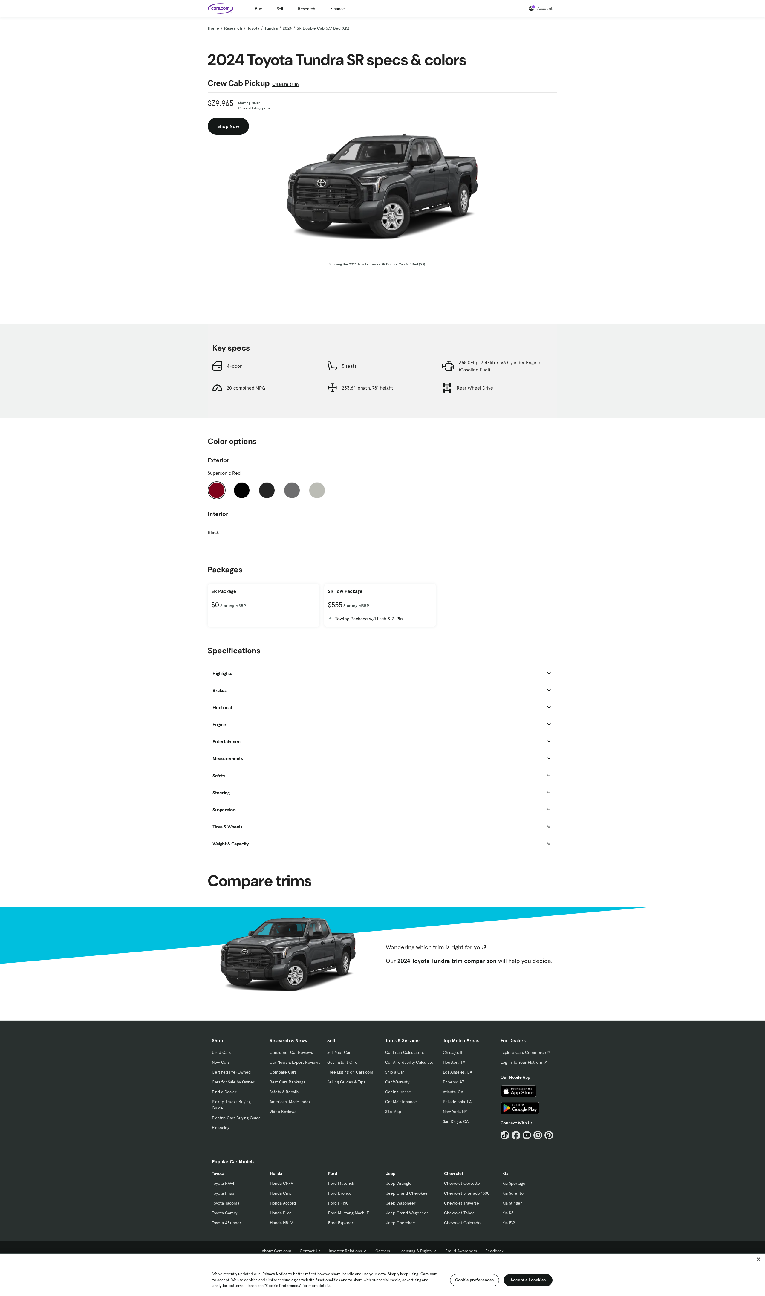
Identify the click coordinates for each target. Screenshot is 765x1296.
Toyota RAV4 (223, 1183)
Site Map (393, 1111)
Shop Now (228, 126)
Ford (332, 1173)
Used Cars (221, 1052)
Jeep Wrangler (399, 1183)
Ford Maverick (341, 1183)
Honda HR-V (281, 1222)
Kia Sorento (513, 1193)
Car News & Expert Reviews (295, 1062)
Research (306, 8)
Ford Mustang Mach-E (348, 1213)
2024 (287, 28)
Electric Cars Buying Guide (236, 1118)
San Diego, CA (456, 1121)
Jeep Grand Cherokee (407, 1193)
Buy (258, 8)
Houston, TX (454, 1062)
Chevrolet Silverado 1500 (466, 1193)
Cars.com (428, 1274)
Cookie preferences (474, 1280)
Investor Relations (345, 1251)
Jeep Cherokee (400, 1222)
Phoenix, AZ (453, 1082)
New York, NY (455, 1111)
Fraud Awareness (461, 1251)
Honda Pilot (280, 1213)
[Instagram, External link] (537, 1135)
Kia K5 (507, 1213)
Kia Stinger (512, 1203)
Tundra (271, 28)
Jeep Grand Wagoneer (407, 1213)
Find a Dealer (224, 1091)
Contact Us (310, 1251)
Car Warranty (397, 1082)
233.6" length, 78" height (367, 388)
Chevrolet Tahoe (459, 1213)
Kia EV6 (509, 1222)
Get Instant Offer (343, 1062)
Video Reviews (283, 1111)
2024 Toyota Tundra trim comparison (447, 961)
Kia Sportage (513, 1183)
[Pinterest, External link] (548, 1135)
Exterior (218, 460)
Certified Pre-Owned (231, 1072)
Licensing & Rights (415, 1251)
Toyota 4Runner (226, 1222)
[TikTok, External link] (505, 1135)
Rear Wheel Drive (475, 388)
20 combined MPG (246, 388)
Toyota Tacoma (225, 1203)
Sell (280, 8)
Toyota (253, 28)
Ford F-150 (338, 1203)
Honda (276, 1173)
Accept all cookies (528, 1280)
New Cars (221, 1062)
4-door (234, 366)
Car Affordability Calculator (410, 1062)
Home (213, 28)
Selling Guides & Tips (346, 1082)
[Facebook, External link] (516, 1135)
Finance (337, 8)
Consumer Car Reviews (291, 1052)
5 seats (349, 366)
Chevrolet (453, 1173)
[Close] (758, 1259)
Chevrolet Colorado (462, 1222)
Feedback (494, 1251)
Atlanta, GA (453, 1091)
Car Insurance (398, 1091)
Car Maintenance (401, 1101)
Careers (382, 1251)
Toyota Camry (224, 1213)
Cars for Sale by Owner (233, 1082)
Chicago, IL (453, 1052)
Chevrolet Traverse (461, 1203)
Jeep (390, 1173)
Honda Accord (283, 1203)
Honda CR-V (281, 1183)
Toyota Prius (223, 1193)
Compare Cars (283, 1072)
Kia (505, 1173)
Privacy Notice (274, 1274)
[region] (382, 1274)
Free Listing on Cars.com (350, 1072)
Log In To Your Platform (522, 1062)
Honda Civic (281, 1193)
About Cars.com (276, 1251)
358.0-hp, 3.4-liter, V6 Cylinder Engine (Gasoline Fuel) (499, 366)
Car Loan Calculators (404, 1052)
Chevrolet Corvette (462, 1183)
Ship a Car (394, 1072)
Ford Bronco (339, 1193)
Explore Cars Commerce (523, 1052)
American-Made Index (290, 1101)
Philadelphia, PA (457, 1101)
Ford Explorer (340, 1222)
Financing (221, 1127)
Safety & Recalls (284, 1091)
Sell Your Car (339, 1052)
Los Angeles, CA (457, 1072)
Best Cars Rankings (287, 1082)
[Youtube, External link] (527, 1135)
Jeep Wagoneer (400, 1203)
